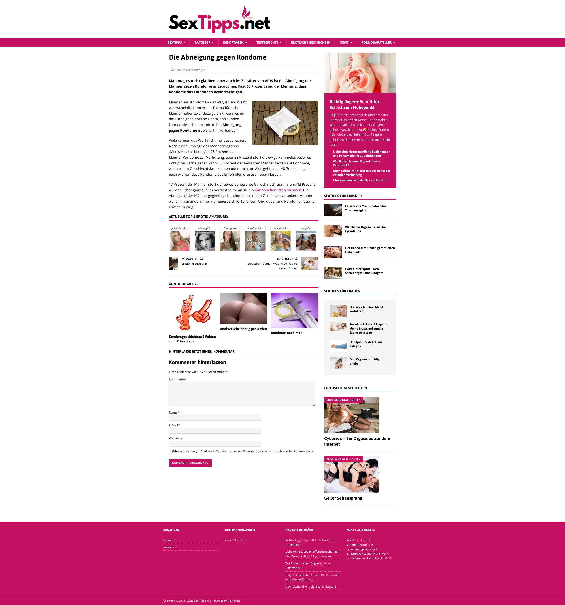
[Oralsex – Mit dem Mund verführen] (338, 311)
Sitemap (168, 540)
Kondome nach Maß (286, 333)
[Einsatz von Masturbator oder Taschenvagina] (333, 210)
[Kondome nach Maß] (294, 310)
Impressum (170, 547)
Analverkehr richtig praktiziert (243, 329)
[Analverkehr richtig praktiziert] (243, 308)
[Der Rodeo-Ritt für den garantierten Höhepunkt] (333, 252)
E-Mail (173, 425)
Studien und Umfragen (190, 70)
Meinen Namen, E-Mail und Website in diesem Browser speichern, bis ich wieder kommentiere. (244, 451)
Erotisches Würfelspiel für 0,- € (369, 554)
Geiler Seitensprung (343, 497)
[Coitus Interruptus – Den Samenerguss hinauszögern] (333, 273)
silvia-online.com (235, 540)
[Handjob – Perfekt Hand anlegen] (338, 346)
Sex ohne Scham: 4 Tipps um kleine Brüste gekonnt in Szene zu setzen (369, 328)
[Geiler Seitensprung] (360, 474)
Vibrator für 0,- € (360, 540)
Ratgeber (202, 42)
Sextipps (175, 42)
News (344, 42)
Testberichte (267, 42)
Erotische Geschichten (311, 42)
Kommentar (177, 379)
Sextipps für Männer (343, 196)
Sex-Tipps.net (202, 601)
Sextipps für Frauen (342, 291)
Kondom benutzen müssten (278, 190)
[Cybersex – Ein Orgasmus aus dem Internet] (360, 415)
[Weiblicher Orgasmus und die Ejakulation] (333, 231)
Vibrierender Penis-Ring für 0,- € (370, 558)
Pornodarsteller (377, 42)
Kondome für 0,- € (361, 545)
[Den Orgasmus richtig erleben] (338, 363)
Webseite (176, 438)
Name (173, 412)
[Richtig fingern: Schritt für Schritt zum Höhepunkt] (360, 90)
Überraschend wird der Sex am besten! (359, 180)
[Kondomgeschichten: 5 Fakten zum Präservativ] (192, 312)
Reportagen (233, 42)
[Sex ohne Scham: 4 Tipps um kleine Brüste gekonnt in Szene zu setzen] (338, 326)
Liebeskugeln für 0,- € (363, 549)
